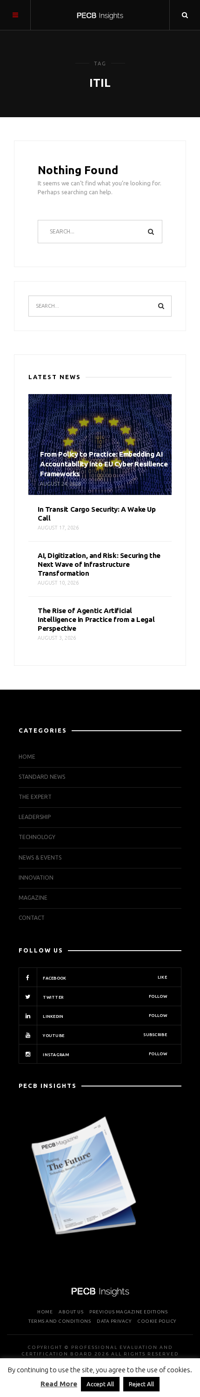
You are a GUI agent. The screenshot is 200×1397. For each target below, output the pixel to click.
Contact (32, 918)
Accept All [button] (100, 1384)
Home (27, 757)
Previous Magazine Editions (128, 1311)
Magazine (33, 898)
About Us (71, 1311)
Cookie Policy (156, 1321)
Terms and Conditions (59, 1321)
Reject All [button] (141, 1384)
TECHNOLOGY (37, 837)
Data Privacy (114, 1321)
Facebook (104, 978)
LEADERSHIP (35, 817)
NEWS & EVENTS (40, 857)
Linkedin (104, 1016)
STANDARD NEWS (42, 777)
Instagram (104, 1054)
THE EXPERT (35, 797)
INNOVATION (36, 878)
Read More (58, 1384)
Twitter (104, 997)
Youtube (104, 1035)
